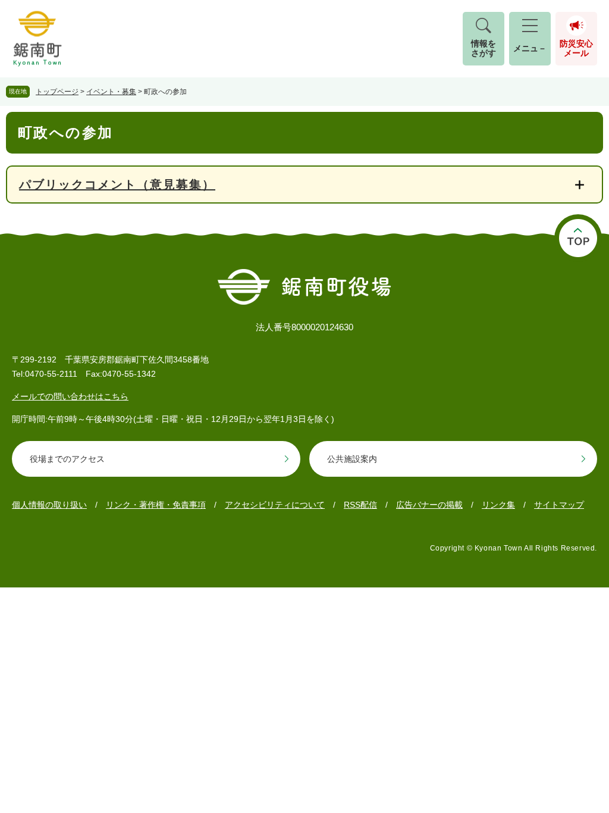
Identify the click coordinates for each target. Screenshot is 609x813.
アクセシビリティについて (275, 504)
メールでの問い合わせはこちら (70, 396)
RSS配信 (360, 504)
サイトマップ (559, 504)
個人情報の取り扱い (49, 504)
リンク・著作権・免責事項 (156, 504)
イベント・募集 (111, 91)
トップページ (57, 91)
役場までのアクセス (67, 459)
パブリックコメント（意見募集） (117, 184)
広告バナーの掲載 (429, 504)
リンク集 (498, 504)
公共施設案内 (352, 459)
